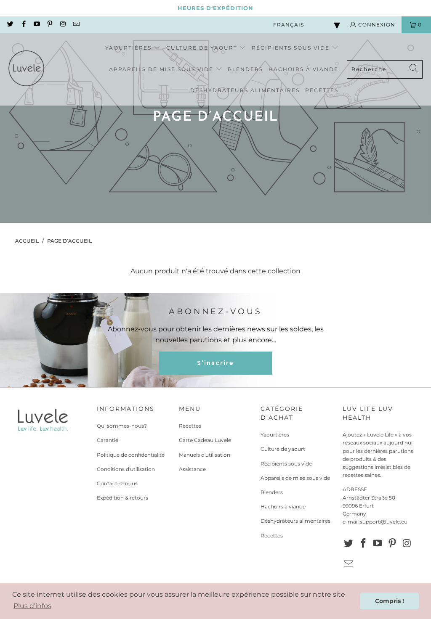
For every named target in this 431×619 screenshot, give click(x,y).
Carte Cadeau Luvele (205, 440)
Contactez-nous (117, 483)
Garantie (107, 440)
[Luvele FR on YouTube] (36, 24)
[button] (132, 48)
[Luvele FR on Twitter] (9, 24)
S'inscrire (215, 363)
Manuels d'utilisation (204, 455)
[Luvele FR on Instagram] (62, 24)
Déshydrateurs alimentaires (295, 521)
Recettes (190, 426)
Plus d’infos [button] (32, 606)
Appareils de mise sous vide (295, 478)
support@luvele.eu (383, 521)
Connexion (376, 24)
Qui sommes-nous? (122, 426)
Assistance (192, 469)
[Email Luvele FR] (75, 24)
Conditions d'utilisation (126, 469)
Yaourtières (275, 434)
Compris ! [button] (389, 601)
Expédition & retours (122, 498)
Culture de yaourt (283, 449)
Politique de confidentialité (131, 455)
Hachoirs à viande (283, 506)
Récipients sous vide (286, 463)
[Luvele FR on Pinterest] (49, 24)
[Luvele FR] (26, 69)
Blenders (272, 492)
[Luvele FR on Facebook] (23, 24)
